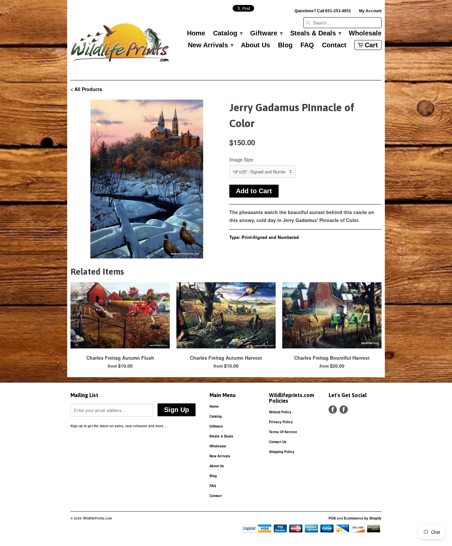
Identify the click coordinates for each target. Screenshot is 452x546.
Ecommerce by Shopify (363, 518)
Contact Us (278, 441)
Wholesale (365, 33)
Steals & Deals (315, 33)
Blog (285, 45)
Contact (334, 45)
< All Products (86, 89)
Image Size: (241, 159)
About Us (255, 45)
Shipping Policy (281, 451)
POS (332, 518)
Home (196, 33)
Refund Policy (280, 412)
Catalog (227, 33)
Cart (371, 45)
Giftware (266, 33)
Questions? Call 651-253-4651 (322, 11)
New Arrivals (210, 45)
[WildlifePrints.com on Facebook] (343, 409)
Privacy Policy (281, 422)
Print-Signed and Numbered (270, 237)
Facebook (333, 409)
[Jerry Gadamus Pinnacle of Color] (146, 179)
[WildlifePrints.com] (120, 44)
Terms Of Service (283, 432)
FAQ (307, 45)
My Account (370, 11)
